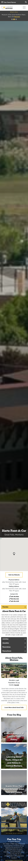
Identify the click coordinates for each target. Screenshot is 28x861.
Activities (5, 639)
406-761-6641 (15, 596)
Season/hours (6, 651)
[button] (14, 553)
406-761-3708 (15, 601)
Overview (5, 607)
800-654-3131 (15, 598)
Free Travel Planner (10, 2)
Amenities (5, 643)
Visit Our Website (14, 575)
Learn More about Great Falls (14, 707)
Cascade (16, 685)
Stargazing (17, 16)
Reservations (6, 647)
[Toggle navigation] (24, 8)
